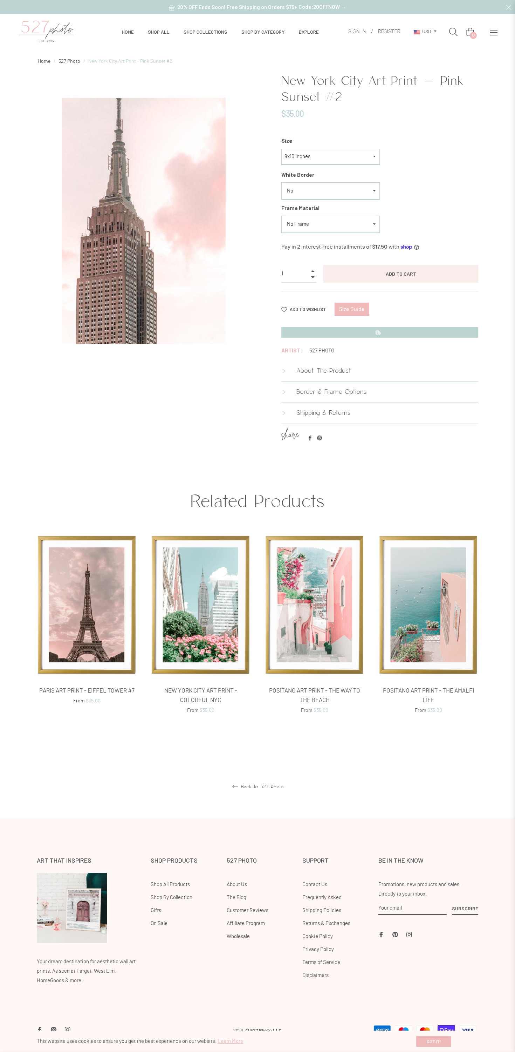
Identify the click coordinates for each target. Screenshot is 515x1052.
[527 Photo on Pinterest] (395, 933)
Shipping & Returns (322, 413)
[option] (87, 628)
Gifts (156, 910)
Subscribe (465, 908)
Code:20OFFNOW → (322, 7)
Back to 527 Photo (261, 786)
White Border (297, 174)
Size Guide (352, 309)
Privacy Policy (318, 949)
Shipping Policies (321, 910)
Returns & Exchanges (326, 923)
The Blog (236, 897)
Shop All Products (170, 884)
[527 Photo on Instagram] (409, 933)
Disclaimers (315, 975)
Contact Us (314, 884)
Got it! (434, 1041)
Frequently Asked (322, 897)
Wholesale (238, 936)
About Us (237, 884)
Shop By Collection (171, 897)
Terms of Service (321, 962)
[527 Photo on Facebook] (381, 933)
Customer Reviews (247, 910)
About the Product (322, 371)
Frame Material (300, 208)
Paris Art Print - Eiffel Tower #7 (87, 691)
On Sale (159, 923)
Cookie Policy (317, 936)
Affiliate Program (246, 923)
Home (44, 61)
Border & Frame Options (330, 392)
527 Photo (69, 61)
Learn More (230, 1041)
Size (287, 140)
